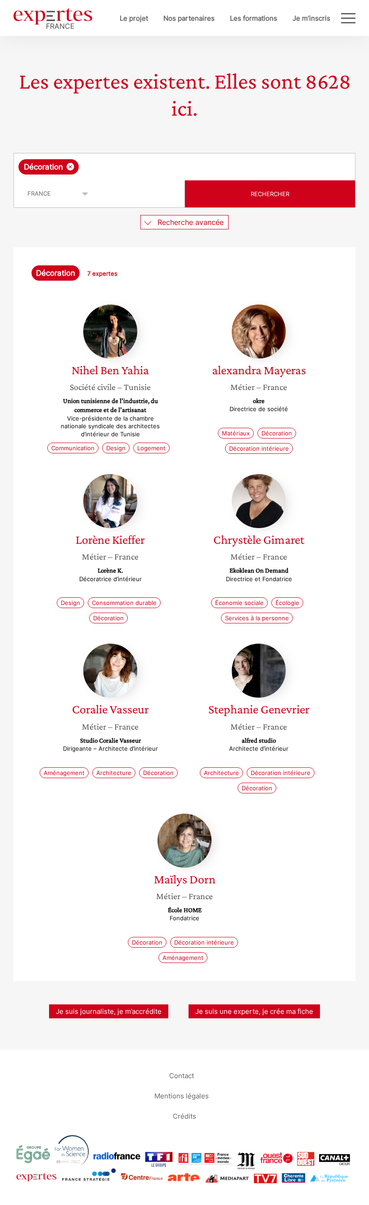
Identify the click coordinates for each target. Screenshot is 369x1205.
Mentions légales (181, 1096)
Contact (181, 1075)
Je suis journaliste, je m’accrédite (109, 1011)
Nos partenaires (189, 18)
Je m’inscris (311, 18)
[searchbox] (151, 166)
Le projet (134, 18)
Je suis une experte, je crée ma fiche (254, 1011)
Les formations (253, 18)
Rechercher (270, 193)
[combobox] (184, 166)
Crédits (184, 1116)
